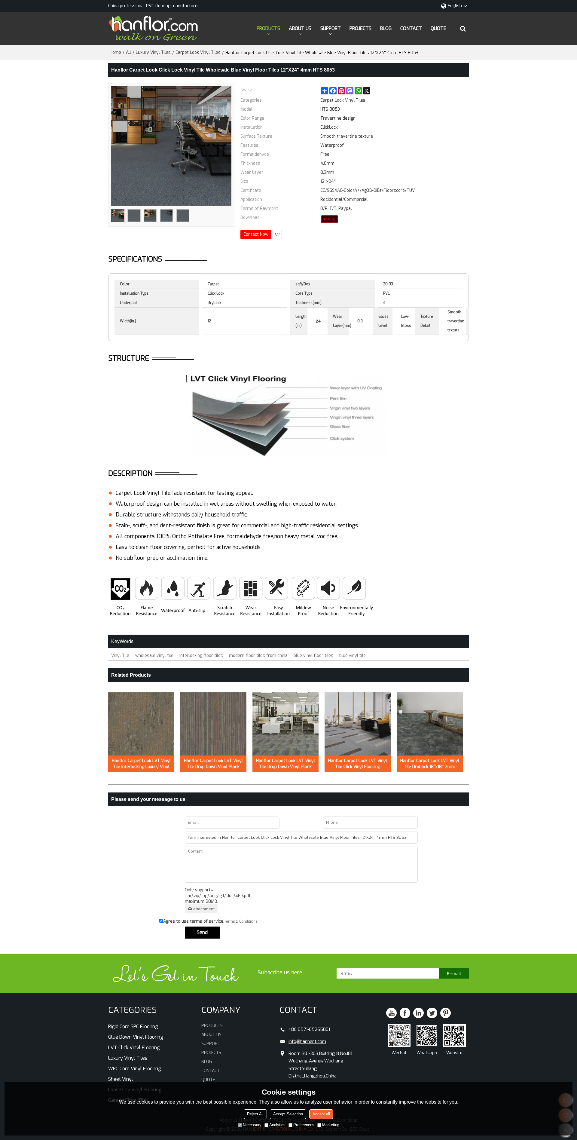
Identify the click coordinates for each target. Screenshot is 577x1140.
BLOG (386, 28)
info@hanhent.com (307, 1041)
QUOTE (438, 28)
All (128, 52)
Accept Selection (288, 1114)
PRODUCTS (268, 28)
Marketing (330, 1125)
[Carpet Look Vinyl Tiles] (329, 219)
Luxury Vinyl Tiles (153, 52)
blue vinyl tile (352, 655)
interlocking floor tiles (201, 655)
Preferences (303, 1125)
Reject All (255, 1114)
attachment (204, 908)
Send (202, 932)
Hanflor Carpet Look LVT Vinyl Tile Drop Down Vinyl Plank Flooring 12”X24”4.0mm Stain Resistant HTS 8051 (213, 764)
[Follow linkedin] (418, 1013)
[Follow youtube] (391, 1013)
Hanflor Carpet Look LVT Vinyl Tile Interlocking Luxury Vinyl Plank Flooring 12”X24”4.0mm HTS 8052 (141, 764)
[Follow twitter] (432, 1013)
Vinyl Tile (120, 655)
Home (115, 52)
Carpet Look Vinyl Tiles (198, 52)
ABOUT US (300, 28)
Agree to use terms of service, (210, 921)
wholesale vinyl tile (154, 655)
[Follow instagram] (445, 1013)
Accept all (321, 1114)
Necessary (252, 1125)
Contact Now (255, 234)
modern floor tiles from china (258, 655)
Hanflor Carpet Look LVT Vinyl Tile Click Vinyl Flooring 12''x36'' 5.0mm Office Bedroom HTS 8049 (357, 764)
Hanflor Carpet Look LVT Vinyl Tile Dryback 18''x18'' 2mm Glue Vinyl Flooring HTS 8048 (429, 764)
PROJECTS (360, 28)
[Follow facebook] (405, 1013)
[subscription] (454, 973)
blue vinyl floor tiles (313, 655)
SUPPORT (330, 28)
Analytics (277, 1125)
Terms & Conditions (241, 921)
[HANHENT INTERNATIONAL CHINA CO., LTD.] (153, 28)
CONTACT (411, 28)
